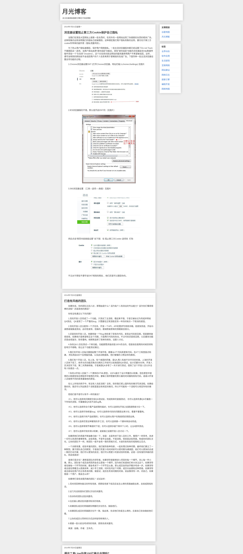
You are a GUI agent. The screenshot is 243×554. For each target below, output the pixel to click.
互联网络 (166, 65)
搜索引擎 (166, 79)
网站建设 (166, 70)
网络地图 (166, 89)
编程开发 (166, 84)
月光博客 (74, 11)
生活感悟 (166, 61)
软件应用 (166, 56)
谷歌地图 (166, 32)
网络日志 (166, 75)
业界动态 (166, 51)
